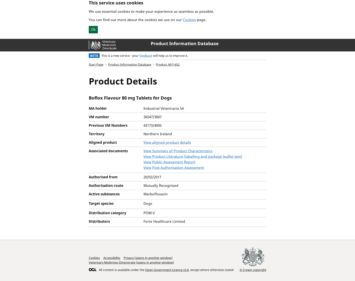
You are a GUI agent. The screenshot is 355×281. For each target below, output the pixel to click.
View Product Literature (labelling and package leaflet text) (192, 156)
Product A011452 (168, 65)
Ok (93, 29)
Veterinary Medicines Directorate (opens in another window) (131, 262)
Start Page (96, 65)
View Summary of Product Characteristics (177, 151)
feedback (145, 56)
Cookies (189, 19)
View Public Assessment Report (169, 162)
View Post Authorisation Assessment (173, 167)
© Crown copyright (253, 270)
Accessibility (111, 258)
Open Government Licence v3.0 (167, 270)
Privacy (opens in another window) (148, 258)
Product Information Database (185, 43)
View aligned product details (167, 142)
